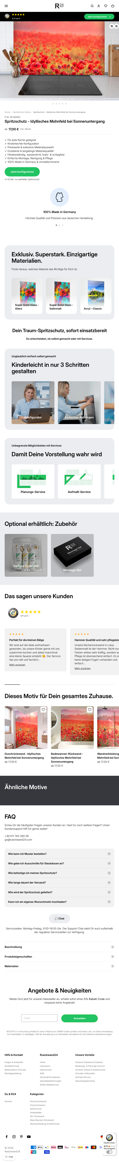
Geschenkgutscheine (85, 1081)
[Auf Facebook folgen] (7, 1137)
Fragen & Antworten (14, 1062)
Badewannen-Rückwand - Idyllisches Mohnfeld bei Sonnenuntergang (67, 757)
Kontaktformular (12, 1066)
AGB (42, 1073)
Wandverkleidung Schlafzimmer (45, 1124)
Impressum (45, 1066)
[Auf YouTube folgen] (29, 1137)
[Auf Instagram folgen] (14, 1137)
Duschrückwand (37, 1105)
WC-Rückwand (37, 1116)
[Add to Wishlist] (43, 710)
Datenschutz (46, 1069)
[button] (35, 665)
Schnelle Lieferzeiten (85, 1073)
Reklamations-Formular (15, 1069)
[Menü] (114, 1134)
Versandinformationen (50, 1077)
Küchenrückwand (38, 1101)
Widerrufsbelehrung (49, 1084)
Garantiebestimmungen (50, 1081)
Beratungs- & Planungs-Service (90, 1066)
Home (7, 112)
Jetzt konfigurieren (22, 171)
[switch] (109, 1152)
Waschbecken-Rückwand (42, 1120)
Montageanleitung (13, 1073)
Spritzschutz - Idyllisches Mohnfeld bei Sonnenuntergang (59, 112)
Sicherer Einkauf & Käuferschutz (90, 1069)
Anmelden (79, 1018)
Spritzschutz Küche (21, 112)
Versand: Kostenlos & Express (89, 1062)
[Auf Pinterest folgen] (21, 1137)
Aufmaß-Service (83, 1077)
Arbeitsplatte (36, 1112)
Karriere (8, 1101)
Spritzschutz (36, 1108)
